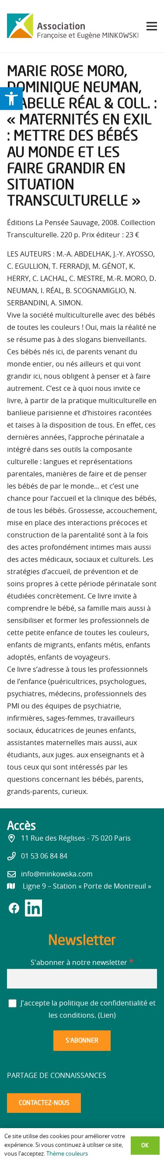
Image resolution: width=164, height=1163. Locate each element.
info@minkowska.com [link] (57, 874)
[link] (11, 98)
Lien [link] (107, 1015)
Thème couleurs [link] (67, 1154)
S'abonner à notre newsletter (82, 962)
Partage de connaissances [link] (56, 1075)
